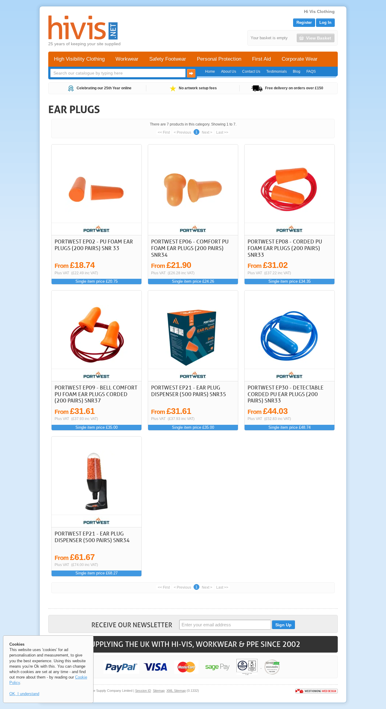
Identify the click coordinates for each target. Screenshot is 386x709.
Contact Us (251, 71)
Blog (296, 71)
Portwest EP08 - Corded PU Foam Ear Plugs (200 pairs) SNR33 (285, 248)
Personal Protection (219, 59)
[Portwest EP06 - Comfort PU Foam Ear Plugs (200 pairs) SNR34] (193, 190)
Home (210, 71)
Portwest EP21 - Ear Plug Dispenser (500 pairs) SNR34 (92, 536)
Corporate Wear (300, 59)
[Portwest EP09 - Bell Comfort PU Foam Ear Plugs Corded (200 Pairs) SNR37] (97, 336)
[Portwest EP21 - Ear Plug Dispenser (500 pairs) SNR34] (97, 482)
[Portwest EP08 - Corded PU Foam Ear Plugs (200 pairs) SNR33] (290, 190)
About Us (228, 71)
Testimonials (276, 71)
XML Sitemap (176, 690)
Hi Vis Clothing (319, 11)
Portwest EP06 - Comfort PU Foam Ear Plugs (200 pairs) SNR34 (190, 248)
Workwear (126, 59)
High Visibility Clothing (79, 59)
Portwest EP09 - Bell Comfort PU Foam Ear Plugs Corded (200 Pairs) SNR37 (96, 394)
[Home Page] (83, 27)
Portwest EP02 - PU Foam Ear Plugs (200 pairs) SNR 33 (94, 244)
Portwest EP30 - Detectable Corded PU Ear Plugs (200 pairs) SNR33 (286, 394)
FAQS (311, 71)
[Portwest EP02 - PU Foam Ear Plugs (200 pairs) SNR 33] (97, 190)
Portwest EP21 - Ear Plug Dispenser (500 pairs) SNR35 (188, 390)
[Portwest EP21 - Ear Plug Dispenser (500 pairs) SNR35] (193, 336)
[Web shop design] (316, 690)
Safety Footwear (167, 59)
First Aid (261, 59)
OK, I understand (24, 694)
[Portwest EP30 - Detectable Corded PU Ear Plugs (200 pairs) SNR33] (290, 336)
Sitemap (159, 690)
